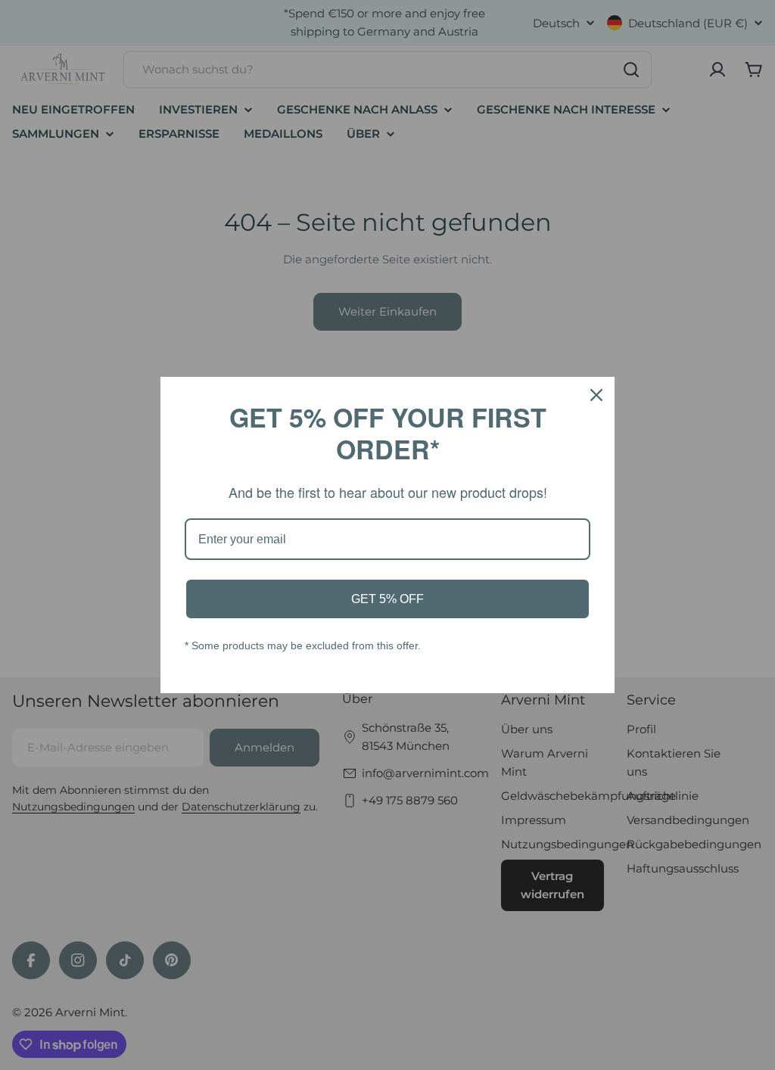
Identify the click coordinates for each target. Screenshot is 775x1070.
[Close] (596, 395)
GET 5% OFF (387, 599)
